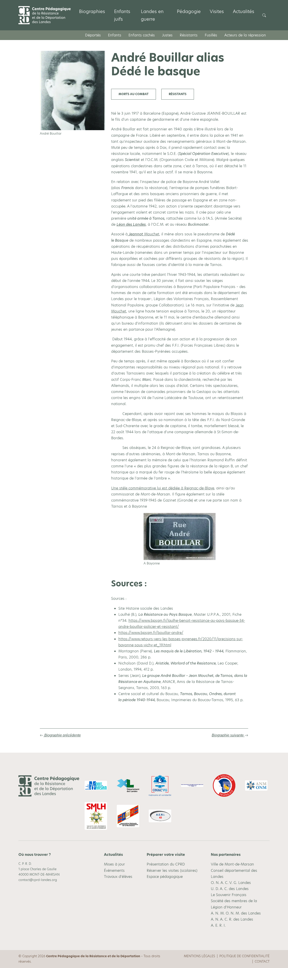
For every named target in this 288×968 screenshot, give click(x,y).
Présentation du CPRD (166, 864)
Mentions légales (199, 956)
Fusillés (211, 35)
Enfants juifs (122, 15)
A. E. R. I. (218, 925)
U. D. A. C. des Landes (230, 888)
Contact (262, 961)
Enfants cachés (141, 35)
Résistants (189, 35)
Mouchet (144, 234)
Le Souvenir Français (228, 894)
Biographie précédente (62, 735)
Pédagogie (189, 11)
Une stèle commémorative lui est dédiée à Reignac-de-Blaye (162, 488)
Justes (167, 35)
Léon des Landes (131, 224)
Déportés (93, 35)
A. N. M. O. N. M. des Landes (236, 913)
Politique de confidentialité (244, 956)
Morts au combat (133, 94)
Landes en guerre (152, 15)
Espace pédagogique (165, 876)
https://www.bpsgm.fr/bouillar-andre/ (150, 632)
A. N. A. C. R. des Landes (232, 919)
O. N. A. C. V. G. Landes (231, 882)
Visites (217, 11)
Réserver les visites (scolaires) (172, 870)
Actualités (243, 11)
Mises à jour (114, 864)
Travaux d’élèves (118, 876)
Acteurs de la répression (245, 35)
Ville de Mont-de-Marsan (232, 864)
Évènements (114, 870)
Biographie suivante (228, 735)
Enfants (114, 35)
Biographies (92, 11)
